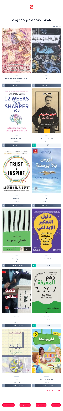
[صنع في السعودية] (16, 231)
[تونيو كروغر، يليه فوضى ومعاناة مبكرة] (46, 110)
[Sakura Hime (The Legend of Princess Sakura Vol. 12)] (16, 50)
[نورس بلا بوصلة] (46, 170)
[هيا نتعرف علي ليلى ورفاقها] (46, 351)
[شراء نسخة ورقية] (46, 145)
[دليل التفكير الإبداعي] (46, 231)
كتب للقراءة (25, 405)
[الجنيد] (16, 351)
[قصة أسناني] (16, 291)
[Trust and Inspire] (16, 170)
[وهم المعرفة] (46, 291)
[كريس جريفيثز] (48, 262)
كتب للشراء (41, 405)
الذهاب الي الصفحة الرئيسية (53, 390)
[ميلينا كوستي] (46, 262)
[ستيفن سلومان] (47, 322)
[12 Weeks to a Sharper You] (16, 110)
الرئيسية (56, 405)
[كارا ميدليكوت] (45, 262)
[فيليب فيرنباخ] (45, 322)
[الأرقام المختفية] (46, 50)
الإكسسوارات (8, 405)
